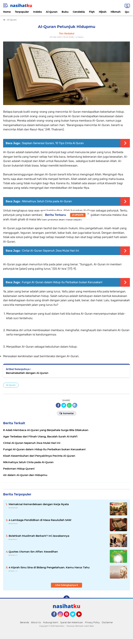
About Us (36, 622)
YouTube (81, 618)
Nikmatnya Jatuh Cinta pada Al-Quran (47, 201)
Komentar (68, 413)
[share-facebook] (58, 405)
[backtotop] (66, 598)
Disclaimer (107, 622)
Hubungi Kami (50, 622)
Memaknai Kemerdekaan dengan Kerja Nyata (39, 504)
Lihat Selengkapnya (65, 585)
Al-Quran (51, 11)
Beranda (24, 622)
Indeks (37, 11)
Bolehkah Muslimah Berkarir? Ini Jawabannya (39, 535)
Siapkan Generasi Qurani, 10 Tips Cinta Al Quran (53, 143)
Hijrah (103, 11)
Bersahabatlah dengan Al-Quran (27, 373)
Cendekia (79, 11)
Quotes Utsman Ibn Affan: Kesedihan (33, 551)
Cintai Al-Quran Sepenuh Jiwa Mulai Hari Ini (50, 250)
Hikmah (116, 11)
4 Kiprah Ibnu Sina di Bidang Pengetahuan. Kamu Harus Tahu (49, 567)
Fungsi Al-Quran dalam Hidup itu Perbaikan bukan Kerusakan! (62, 282)
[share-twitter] (63, 405)
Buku (65, 11)
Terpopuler (22, 11)
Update (78, 215)
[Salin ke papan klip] (74, 405)
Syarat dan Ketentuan (71, 622)
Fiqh (92, 11)
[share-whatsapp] (69, 405)
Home (7, 11)
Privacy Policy (92, 622)
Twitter (74, 618)
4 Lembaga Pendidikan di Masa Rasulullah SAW (40, 520)
